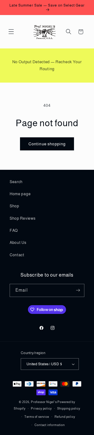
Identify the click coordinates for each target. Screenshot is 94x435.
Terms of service (36, 417)
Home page (20, 194)
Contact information (49, 425)
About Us (18, 242)
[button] (11, 32)
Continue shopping (47, 143)
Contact (17, 255)
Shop (14, 206)
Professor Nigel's (44, 402)
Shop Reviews (22, 218)
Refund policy (64, 417)
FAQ (14, 230)
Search (16, 181)
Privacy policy (41, 408)
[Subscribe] (78, 290)
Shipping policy (68, 408)
